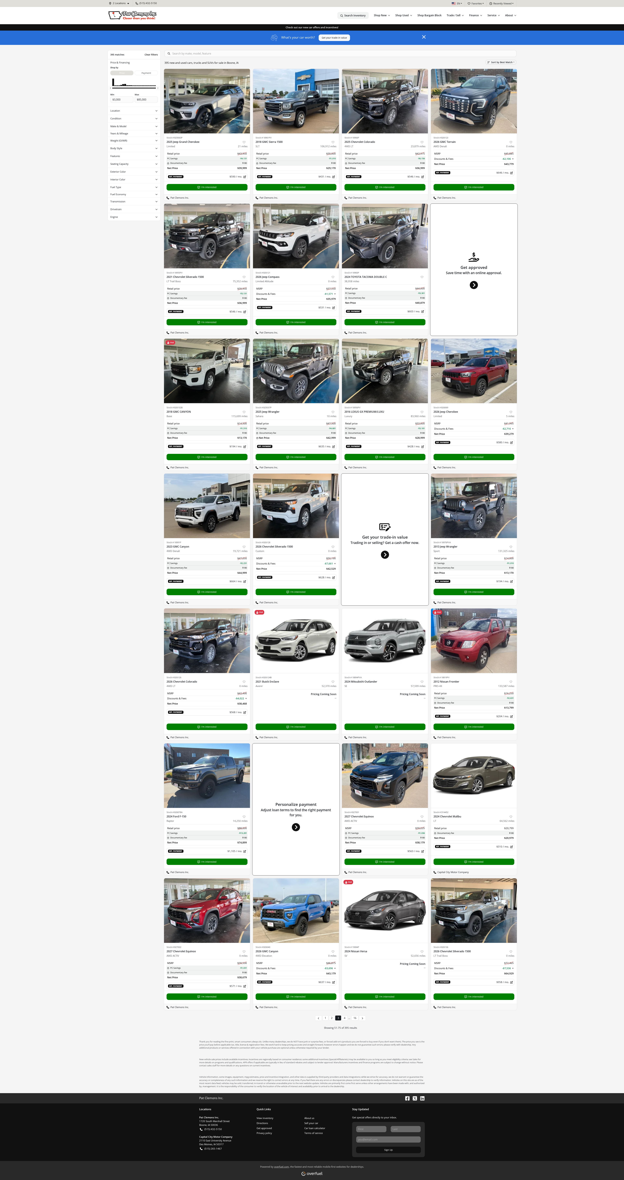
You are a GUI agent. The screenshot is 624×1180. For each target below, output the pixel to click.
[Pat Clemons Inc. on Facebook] (406, 1098)
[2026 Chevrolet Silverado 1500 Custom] (296, 506)
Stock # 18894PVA (353, 677)
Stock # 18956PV (352, 407)
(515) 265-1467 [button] (213, 1148)
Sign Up (388, 1149)
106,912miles (328, 146)
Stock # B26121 (263, 272)
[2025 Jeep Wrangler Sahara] (296, 371)
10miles (331, 416)
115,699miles (239, 416)
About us (309, 1118)
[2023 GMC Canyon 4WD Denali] (207, 506)
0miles (510, 146)
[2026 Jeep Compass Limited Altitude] (296, 236)
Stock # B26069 (441, 407)
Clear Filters (151, 54)
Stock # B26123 (441, 137)
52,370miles (329, 686)
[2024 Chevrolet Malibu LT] (474, 775)
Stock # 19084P (351, 947)
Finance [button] (474, 15)
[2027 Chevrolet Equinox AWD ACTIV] (385, 775)
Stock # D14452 (441, 812)
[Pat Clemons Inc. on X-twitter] (413, 1098)
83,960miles (418, 416)
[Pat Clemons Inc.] (132, 15)
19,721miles (240, 551)
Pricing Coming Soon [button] (323, 694)
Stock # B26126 (174, 677)
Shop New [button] (380, 15)
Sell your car (311, 1123)
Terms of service (313, 1133)
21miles (242, 146)
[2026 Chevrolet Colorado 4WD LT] (207, 640)
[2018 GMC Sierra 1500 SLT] (296, 101)
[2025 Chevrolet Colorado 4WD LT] (385, 101)
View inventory (265, 1118)
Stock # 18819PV (441, 677)
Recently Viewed (502, 3)
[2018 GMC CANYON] (207, 371)
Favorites (477, 3)
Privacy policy (264, 1133)
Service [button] (492, 15)
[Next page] (362, 1018)
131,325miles (506, 551)
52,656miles (418, 955)
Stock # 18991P (174, 542)
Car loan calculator (314, 1128)
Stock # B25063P (174, 137)
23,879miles (418, 146)
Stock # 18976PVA (442, 542)
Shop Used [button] (402, 15)
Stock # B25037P (264, 407)
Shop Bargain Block (429, 15)
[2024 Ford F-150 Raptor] (207, 775)
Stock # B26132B (174, 407)
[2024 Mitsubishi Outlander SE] (385, 640)
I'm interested (208, 187)
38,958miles (351, 281)
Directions (262, 1123)
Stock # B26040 (263, 947)
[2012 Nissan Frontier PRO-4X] (474, 640)
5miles (510, 416)
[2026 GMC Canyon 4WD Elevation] (296, 910)
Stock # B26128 (263, 542)
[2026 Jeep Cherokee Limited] (474, 371)
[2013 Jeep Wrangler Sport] (474, 506)
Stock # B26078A (174, 812)
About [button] (509, 15)
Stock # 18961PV (264, 137)
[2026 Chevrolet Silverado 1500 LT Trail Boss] (474, 910)
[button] (120, 3)
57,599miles (418, 686)
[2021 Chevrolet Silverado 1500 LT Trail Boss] (207, 236)
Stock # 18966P (351, 137)
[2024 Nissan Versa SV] (385, 910)
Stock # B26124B (264, 677)
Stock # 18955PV (174, 272)
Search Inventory (355, 15)
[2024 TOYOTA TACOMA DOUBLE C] (385, 236)
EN (458, 3)
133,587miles (506, 686)
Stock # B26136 (441, 947)
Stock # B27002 (174, 947)
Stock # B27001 (351, 812)
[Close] (424, 37)
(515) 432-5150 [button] (148, 3)
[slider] (110, 88)
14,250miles (240, 820)
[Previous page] (318, 1018)
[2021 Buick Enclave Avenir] (296, 640)
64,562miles (507, 820)
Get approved (264, 1128)
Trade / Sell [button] (453, 15)
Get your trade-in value (334, 37)
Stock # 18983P (351, 272)
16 (354, 1018)
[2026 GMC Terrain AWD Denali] (474, 101)
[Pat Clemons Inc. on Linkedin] (421, 1098)
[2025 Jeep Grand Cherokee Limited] (207, 101)
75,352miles (240, 281)
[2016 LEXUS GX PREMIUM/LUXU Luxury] (385, 371)
